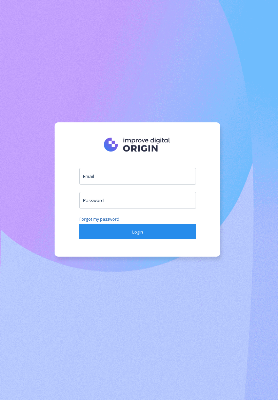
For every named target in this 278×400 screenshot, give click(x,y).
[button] (137, 231)
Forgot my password (99, 219)
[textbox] (138, 176)
